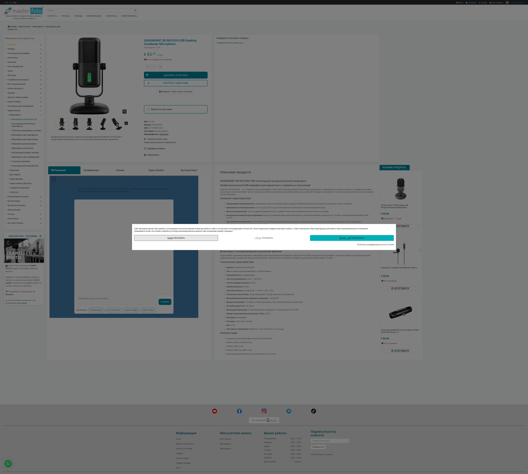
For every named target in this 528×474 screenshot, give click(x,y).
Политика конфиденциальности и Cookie (375, 244)
